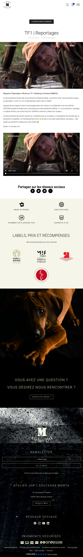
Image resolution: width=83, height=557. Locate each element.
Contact (50, 551)
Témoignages (72, 547)
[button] (41, 554)
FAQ (31, 551)
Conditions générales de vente (53, 547)
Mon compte (39, 551)
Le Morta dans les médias (41, 21)
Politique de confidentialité (30, 547)
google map (41, 503)
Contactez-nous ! (41, 397)
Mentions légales (10, 547)
